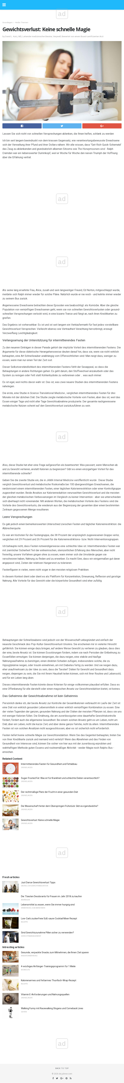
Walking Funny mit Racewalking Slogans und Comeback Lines (52, 1008)
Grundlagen (7, 22)
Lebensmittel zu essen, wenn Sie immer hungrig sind (48, 904)
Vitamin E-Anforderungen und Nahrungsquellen (45, 994)
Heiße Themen (21, 22)
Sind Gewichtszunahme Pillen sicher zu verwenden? (47, 932)
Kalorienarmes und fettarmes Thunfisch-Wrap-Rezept (48, 980)
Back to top (62, 1068)
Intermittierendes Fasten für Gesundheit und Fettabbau (49, 764)
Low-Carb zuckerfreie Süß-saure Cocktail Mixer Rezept (49, 918)
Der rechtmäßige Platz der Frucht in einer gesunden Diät (49, 792)
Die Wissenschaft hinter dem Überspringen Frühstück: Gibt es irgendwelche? (59, 806)
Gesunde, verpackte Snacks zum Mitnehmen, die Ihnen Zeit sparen (55, 952)
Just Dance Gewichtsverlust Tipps (38, 882)
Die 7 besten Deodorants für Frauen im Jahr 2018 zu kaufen (51, 896)
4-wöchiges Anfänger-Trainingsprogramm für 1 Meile (48, 966)
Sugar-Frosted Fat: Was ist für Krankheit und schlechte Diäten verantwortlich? (60, 778)
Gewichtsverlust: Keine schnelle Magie (40, 820)
